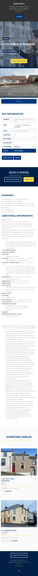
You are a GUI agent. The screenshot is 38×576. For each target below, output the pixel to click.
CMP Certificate (19, 566)
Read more (19, 11)
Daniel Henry (23, 560)
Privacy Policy (19, 564)
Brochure (7, 158)
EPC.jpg (16, 147)
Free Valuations (13, 179)
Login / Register (19, 555)
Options (18, 101)
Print (17, 158)
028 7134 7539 (24, 175)
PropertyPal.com (25, 562)
